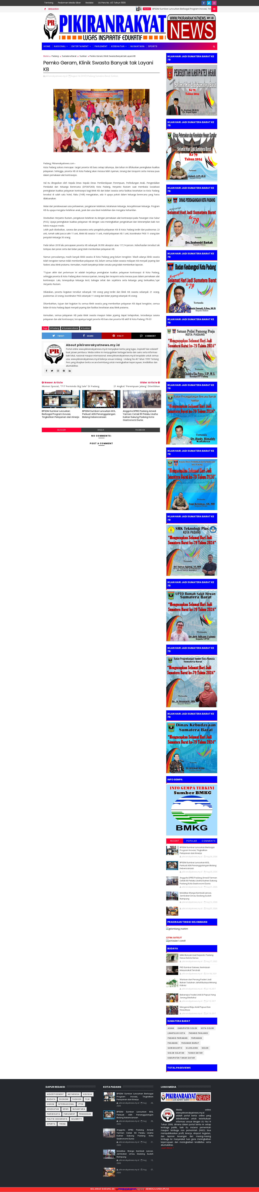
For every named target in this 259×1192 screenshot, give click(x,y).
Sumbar (83, 56)
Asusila (87, 1094)
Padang (106, 9)
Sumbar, (114, 76)
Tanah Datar (195, 1053)
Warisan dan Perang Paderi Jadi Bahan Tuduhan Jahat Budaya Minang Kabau (198, 982)
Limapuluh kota (176, 1033)
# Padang (54, 328)
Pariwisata (53, 1114)
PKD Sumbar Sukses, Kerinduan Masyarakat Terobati (195, 969)
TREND (62, 1124)
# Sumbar (85, 328)
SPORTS (152, 46)
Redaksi (89, 2)
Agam (171, 1028)
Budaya (51, 1099)
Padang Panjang (198, 1033)
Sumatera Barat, (102, 76)
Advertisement (55, 1094)
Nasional (60, 46)
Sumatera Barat (69, 56)
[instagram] (214, 3)
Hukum (50, 1104)
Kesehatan (118, 46)
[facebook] (203, 3)
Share (90, 336)
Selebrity (76, 1119)
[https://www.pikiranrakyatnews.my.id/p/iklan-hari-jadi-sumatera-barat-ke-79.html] (191, 747)
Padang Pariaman (178, 1038)
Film (87, 1099)
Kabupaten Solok (187, 1028)
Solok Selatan (176, 1053)
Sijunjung (192, 1048)
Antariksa (74, 1094)
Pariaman (196, 1038)
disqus (101, 430)
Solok (205, 1048)
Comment (150, 336)
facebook (140, 430)
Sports (51, 1124)
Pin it (120, 336)
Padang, (91, 76)
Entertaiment (80, 46)
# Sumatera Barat (70, 328)
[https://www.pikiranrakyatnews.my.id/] (186, 1096)
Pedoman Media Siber (69, 2)
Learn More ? (167, 1147)
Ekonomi (64, 1099)
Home (47, 46)
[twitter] (209, 3)
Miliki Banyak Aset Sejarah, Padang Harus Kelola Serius (196, 957)
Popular (191, 840)
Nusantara (137, 46)
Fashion (77, 1099)
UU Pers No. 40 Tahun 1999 (112, 2)
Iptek (81, 1104)
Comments (209, 840)
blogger (61, 430)
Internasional (66, 1104)
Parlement (101, 46)
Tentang (48, 2)
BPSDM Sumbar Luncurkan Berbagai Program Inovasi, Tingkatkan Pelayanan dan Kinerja (157, 8)
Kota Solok (207, 1028)
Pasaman (173, 1043)
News (66, 1109)
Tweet (60, 336)
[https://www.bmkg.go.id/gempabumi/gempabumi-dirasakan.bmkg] (191, 809)
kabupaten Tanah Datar (181, 1058)
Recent (174, 840)
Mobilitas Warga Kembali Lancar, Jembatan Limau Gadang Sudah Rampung (196, 895)
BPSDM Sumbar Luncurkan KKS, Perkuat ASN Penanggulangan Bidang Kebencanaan (99, 414)
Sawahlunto (175, 1048)
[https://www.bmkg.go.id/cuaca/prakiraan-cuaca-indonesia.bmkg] (176, 940)
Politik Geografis (57, 1119)
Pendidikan (85, 1114)
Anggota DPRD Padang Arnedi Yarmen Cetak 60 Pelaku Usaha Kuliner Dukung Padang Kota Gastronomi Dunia (140, 415)
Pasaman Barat (190, 1043)
